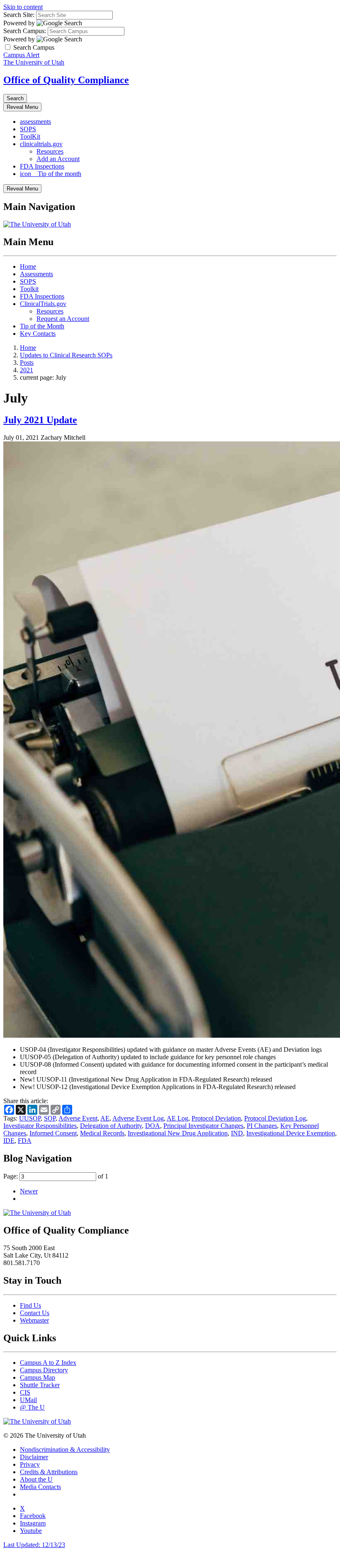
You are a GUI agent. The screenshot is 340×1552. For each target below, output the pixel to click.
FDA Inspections (42, 166)
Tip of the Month (42, 326)
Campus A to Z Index (48, 1362)
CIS (25, 1392)
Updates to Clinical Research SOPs (66, 355)
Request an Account (62, 318)
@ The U (32, 1407)
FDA (25, 1140)
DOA (152, 1125)
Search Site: (18, 14)
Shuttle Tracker (40, 1384)
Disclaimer (34, 1456)
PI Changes (262, 1125)
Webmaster (34, 1320)
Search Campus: (24, 30)
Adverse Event (77, 1118)
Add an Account (58, 158)
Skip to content (23, 6)
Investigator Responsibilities (40, 1125)
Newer (29, 1191)
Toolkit (29, 288)
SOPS (28, 129)
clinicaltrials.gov (41, 143)
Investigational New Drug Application (178, 1133)
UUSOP (30, 1118)
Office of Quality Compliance (66, 80)
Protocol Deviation (216, 1118)
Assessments (36, 273)
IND (237, 1133)
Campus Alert (21, 54)
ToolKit (30, 136)
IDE (9, 1140)
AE (104, 1118)
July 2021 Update (40, 420)
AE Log (177, 1118)
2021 (26, 370)
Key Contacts (38, 333)
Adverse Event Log (138, 1118)
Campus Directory (44, 1370)
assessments (35, 121)
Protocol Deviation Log (275, 1118)
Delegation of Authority (111, 1125)
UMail (28, 1399)
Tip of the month (50, 173)
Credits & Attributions (49, 1471)
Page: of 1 (55, 1176)
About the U (36, 1479)
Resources (49, 151)
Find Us (30, 1305)
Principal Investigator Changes (203, 1125)
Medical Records (102, 1133)
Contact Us (34, 1312)
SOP (50, 1118)
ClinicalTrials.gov (43, 303)
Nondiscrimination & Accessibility (65, 1449)
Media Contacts (40, 1486)
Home (28, 266)
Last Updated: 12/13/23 (34, 1544)
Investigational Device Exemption (290, 1133)
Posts (27, 362)
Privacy (30, 1464)
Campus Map (37, 1377)
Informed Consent (53, 1133)
